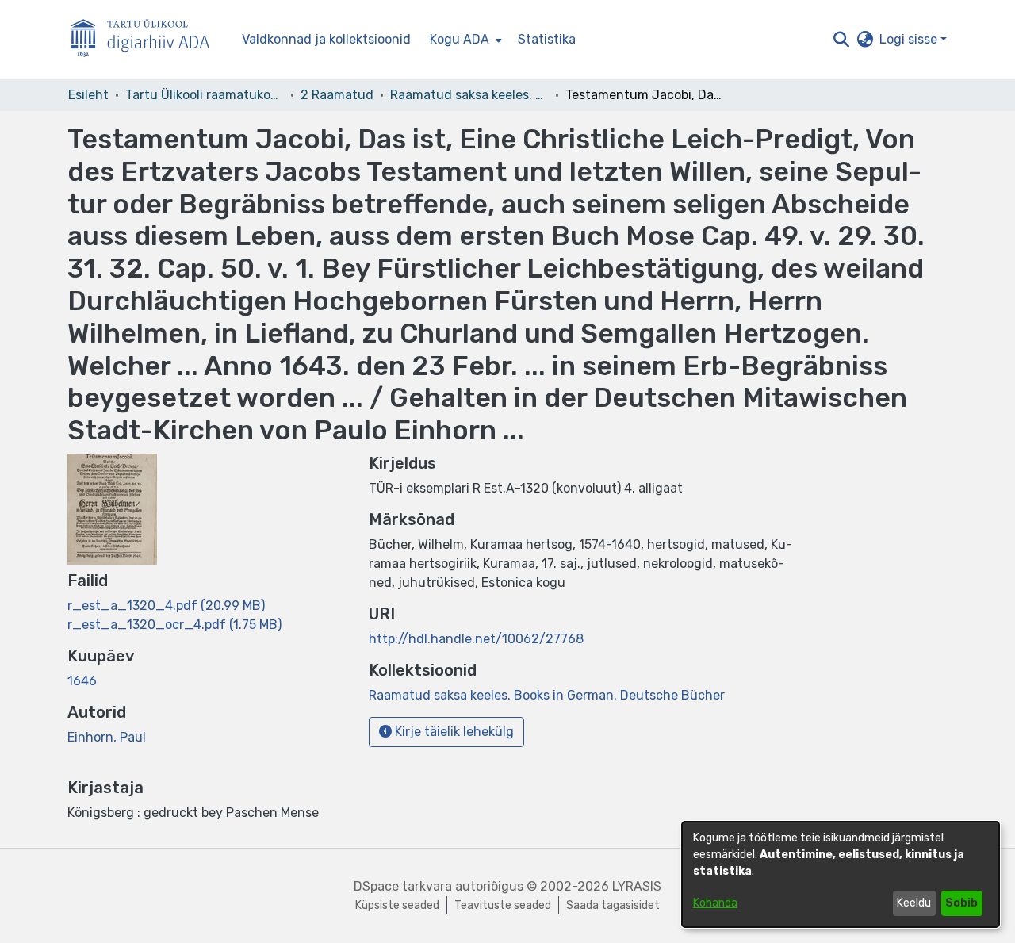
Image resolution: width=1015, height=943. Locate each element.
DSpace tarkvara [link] (403, 886)
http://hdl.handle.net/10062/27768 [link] (476, 638)
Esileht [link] (88, 94)
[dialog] (840, 874)
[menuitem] (464, 39)
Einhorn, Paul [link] (106, 737)
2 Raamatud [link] (337, 94)
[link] (166, 605)
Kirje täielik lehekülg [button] (453, 731)
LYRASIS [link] (636, 886)
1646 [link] (82, 680)
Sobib (961, 903)
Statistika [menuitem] (547, 39)
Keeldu (914, 903)
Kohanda (715, 903)
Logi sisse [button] (909, 39)
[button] (841, 39)
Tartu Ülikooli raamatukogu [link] (204, 94)
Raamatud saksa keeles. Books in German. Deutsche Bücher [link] (469, 94)
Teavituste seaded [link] (502, 905)
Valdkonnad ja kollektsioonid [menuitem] (326, 39)
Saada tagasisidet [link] (613, 905)
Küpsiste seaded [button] (397, 905)
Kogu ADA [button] (459, 39)
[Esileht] (146, 40)
